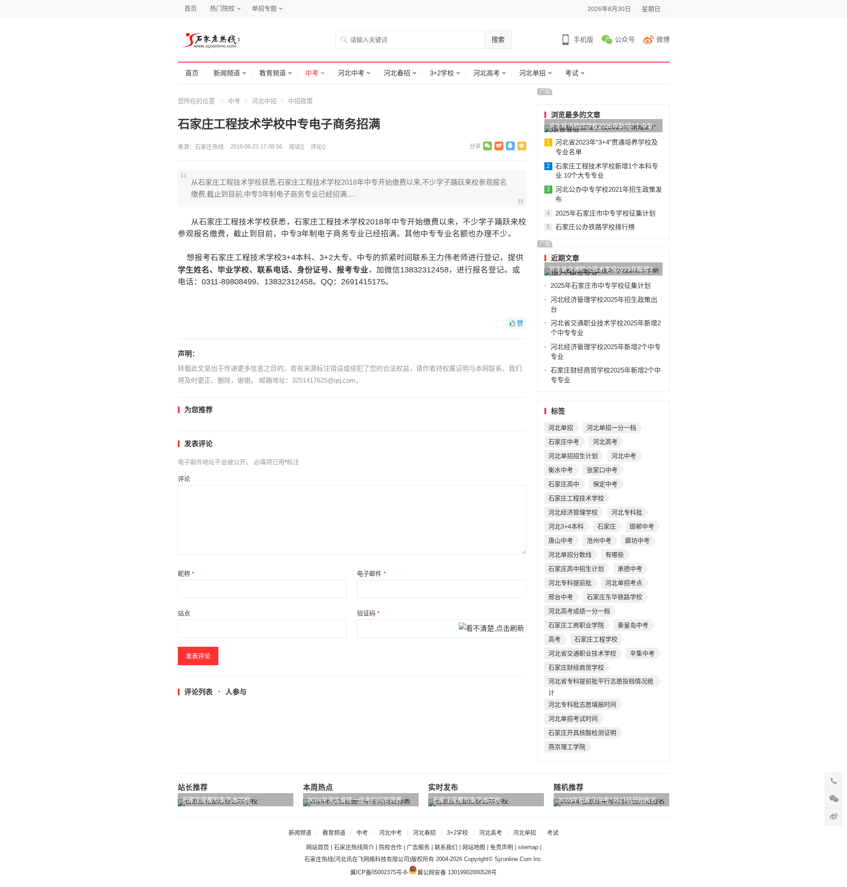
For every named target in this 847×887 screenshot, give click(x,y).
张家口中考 (602, 469)
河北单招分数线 (570, 554)
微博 (663, 39)
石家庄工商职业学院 (576, 625)
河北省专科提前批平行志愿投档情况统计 (600, 682)
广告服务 (418, 847)
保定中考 (605, 484)
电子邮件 (371, 573)
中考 (312, 73)
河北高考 (486, 73)
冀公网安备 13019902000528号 (457, 872)
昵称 (186, 573)
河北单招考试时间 (573, 718)
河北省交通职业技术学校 (582, 653)
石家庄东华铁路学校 (614, 596)
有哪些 (614, 554)
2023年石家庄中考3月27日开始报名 (607, 799)
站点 (184, 613)
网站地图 (473, 847)
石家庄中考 (563, 441)
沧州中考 (599, 540)
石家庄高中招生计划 (576, 568)
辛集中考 (642, 653)
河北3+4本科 (566, 526)
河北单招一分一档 (611, 427)
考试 (571, 73)
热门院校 (222, 8)
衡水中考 (560, 469)
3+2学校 (442, 73)
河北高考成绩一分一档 (579, 611)
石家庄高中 (563, 484)
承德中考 (630, 568)
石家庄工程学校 (596, 639)
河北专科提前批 (570, 582)
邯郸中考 (642, 526)
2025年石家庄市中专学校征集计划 (605, 213)
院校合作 (390, 847)
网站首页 (317, 847)
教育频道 (272, 73)
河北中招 (264, 100)
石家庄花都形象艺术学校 (216, 799)
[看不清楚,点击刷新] (491, 629)
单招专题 (264, 8)
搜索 (498, 39)
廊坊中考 (637, 540)
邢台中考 (560, 596)
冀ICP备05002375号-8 (378, 872)
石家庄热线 (209, 146)
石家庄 (606, 526)
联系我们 (446, 847)
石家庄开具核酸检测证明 (582, 732)
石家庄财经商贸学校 (576, 667)
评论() (318, 146)
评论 (184, 478)
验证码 (368, 613)
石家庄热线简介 (354, 847)
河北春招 (397, 73)
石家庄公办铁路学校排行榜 (595, 227)
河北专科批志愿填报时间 (582, 704)
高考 (554, 639)
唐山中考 (560, 540)
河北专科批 (626, 512)
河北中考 (351, 73)
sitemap (528, 847)
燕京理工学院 (566, 746)
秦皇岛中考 (633, 625)
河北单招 (532, 73)
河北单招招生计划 (573, 455)
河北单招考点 (623, 582)
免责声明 (501, 847)
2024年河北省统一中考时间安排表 (354, 799)
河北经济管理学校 (573, 512)
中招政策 (300, 100)
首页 (190, 8)
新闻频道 (227, 73)
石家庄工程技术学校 (576, 498)
